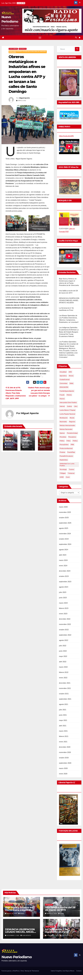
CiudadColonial (64, 379)
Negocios (72, 421)
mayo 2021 (63, 720)
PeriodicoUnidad (72, 433)
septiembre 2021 (65, 699)
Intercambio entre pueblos (68, 402)
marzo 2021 (63, 731)
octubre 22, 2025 (53, 935)
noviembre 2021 (65, 688)
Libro (75, 406)
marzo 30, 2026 (12, 913)
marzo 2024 (63, 560)
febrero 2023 (63, 608)
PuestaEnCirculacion (66, 456)
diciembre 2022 (64, 619)
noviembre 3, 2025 (13, 935)
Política (75, 441)
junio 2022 (63, 651)
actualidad (63, 372)
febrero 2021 (63, 736)
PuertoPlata (71, 452)
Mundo (72, 418)
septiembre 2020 (65, 763)
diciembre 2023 (64, 571)
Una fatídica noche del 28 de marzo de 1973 (60, 908)
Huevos (62, 398)
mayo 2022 (63, 656)
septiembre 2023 (65, 581)
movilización (64, 418)
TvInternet (71, 473)
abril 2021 (62, 726)
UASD (62, 477)
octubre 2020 (64, 758)
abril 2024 (62, 555)
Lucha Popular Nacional (67, 414)
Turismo (71, 469)
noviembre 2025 (65, 512)
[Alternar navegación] (39, 37)
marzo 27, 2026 (52, 913)
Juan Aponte (26, 935)
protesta (62, 452)
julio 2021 (62, 710)
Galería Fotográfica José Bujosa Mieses (62, 971)
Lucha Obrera (13, 48)
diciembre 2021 (64, 683)
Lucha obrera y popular (67, 410)
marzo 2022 (63, 667)
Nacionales (22, 48)
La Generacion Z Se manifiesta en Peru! (56, 930)
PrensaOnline (64, 444)
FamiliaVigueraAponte (67, 391)
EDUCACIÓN (64, 387)
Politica (62, 441)
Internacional (50, 926)
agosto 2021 (63, 704)
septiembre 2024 (65, 544)
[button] (76, 37)
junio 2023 (63, 597)
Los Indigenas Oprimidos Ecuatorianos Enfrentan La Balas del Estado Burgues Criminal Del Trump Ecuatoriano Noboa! (69, 332)
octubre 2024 (64, 539)
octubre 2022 (64, 630)
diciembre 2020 (64, 747)
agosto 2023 (63, 587)
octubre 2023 (64, 576)
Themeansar (35, 971)
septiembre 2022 (65, 635)
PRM (72, 444)
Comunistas (63, 383)
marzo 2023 (63, 603)
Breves (71, 376)
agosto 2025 (63, 528)
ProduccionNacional (66, 448)
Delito (71, 383)
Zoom (68, 477)
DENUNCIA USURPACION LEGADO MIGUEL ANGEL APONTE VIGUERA (69, 300)
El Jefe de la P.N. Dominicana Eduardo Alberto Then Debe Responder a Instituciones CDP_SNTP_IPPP (16, 393)
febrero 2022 (63, 672)
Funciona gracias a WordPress (11, 971)
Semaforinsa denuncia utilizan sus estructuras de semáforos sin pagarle (27, 52)
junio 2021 (63, 715)
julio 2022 (62, 646)
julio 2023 (62, 592)
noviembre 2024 (65, 533)
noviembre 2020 (65, 752)
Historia (69, 395)
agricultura (63, 376)
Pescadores (72, 437)
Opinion (62, 433)
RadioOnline (64, 460)
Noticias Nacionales (66, 429)
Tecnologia (63, 469)
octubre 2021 (64, 694)
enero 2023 (63, 613)
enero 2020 (63, 774)
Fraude (62, 395)
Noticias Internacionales (67, 425)
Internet (62, 406)
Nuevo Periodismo (17, 957)
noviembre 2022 (65, 624)
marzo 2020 (63, 768)
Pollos (68, 441)
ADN (70, 372)
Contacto (78, 971)
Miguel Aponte (24, 98)
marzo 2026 (63, 507)
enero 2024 (63, 565)
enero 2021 (63, 742)
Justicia (69, 406)
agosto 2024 (63, 549)
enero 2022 (63, 678)
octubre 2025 (64, 517)
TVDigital (62, 473)
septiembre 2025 (65, 523)
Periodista (63, 437)
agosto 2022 (63, 640)
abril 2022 (62, 662)
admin (9, 447)
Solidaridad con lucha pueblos (67, 464)
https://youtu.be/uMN (66, 136)
